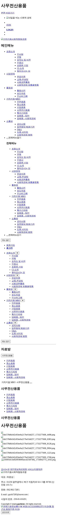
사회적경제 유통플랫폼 (28, 85)
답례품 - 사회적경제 (26, 118)
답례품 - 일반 (23, 116)
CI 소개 (20, 68)
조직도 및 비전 (24, 60)
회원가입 (10, 245)
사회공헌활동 (23, 82)
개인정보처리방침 (18, 469)
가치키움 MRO (13, 99)
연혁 (19, 57)
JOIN (8, 25)
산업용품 (21, 107)
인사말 (20, 54)
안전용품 (21, 102)
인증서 (20, 63)
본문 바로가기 (7, 13)
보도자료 (21, 93)
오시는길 (5, 469)
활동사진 (21, 90)
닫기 (6, 341)
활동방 (9, 88)
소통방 (9, 121)
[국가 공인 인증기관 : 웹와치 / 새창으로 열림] (28, 509)
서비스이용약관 (35, 469)
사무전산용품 (23, 110)
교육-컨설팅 (22, 79)
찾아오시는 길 (23, 71)
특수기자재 (22, 113)
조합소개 (10, 51)
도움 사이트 (22, 132)
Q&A (19, 129)
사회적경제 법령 (24, 135)
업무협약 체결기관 (25, 127)
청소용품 (21, 104)
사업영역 (10, 74)
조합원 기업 (22, 65)
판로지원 (21, 77)
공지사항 (21, 124)
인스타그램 (22, 96)
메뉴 (6, 240)
